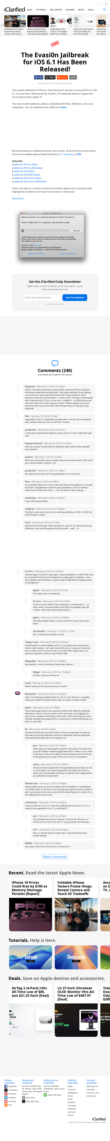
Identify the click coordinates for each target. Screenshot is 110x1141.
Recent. (17, 873)
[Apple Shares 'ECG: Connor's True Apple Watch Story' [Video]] (61, 26)
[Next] (108, 25)
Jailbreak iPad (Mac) (24, 171)
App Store (30, 1097)
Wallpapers (73, 1092)
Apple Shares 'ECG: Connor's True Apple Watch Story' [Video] (58, 31)
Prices (70, 1096)
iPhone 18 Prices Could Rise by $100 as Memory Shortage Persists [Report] (37, 31)
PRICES (81, 9)
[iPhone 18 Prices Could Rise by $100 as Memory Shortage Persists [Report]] (38, 26)
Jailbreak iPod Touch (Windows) (30, 181)
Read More (18, 198)
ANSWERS (70, 9)
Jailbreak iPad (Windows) (27, 174)
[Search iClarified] (104, 9)
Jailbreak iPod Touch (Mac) (28, 178)
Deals (70, 1099)
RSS (10, 1105)
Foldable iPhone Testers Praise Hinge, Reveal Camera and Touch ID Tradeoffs (13, 33)
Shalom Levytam (67, 83)
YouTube (12, 1101)
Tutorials (72, 1089)
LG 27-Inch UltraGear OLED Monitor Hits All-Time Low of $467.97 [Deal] (76, 993)
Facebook (68, 154)
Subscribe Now (54, 1095)
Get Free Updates (75, 297)
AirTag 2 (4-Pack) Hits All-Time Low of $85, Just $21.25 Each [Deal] (83, 31)
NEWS (29, 9)
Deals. (15, 978)
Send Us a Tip (93, 1092)
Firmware (72, 1105)
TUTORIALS (41, 9)
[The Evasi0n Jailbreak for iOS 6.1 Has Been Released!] (52, 237)
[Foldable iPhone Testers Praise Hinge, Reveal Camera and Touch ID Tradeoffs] (15, 26)
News (70, 1086)
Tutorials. (19, 940)
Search (71, 1115)
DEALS (91, 9)
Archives (71, 1112)
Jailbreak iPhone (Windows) (28, 167)
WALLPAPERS (56, 9)
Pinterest (12, 1094)
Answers (71, 1102)
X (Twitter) (12, 1090)
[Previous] (2, 25)
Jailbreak (72, 1108)
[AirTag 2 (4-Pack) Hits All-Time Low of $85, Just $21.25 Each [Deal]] (84, 26)
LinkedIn (12, 1097)
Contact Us (91, 1096)
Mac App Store (32, 1101)
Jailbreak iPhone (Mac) (26, 164)
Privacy (102, 1122)
